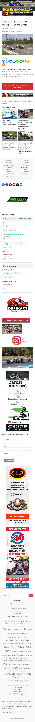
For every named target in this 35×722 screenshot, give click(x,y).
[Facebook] (3, 61)
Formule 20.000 (16, 651)
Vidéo (16, 681)
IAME (14, 655)
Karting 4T (9, 658)
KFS (22, 658)
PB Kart (30, 660)
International (22, 655)
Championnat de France (17, 629)
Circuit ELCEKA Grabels (24, 640)
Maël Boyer (17, 660)
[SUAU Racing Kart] (17, 200)
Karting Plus (16, 658)
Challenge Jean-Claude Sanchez (17, 626)
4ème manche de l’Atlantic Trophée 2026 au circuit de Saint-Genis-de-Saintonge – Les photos (25, 125)
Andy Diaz (8, 621)
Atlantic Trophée (10, 624)
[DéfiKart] (17, 304)
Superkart (12, 671)
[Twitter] (7, 61)
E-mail (6, 453)
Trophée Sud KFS (20, 671)
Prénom (7, 440)
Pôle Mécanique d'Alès (18, 664)
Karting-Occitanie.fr (8, 712)
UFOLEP (9, 680)
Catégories (26, 623)
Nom (6, 446)
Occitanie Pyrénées (14, 101)
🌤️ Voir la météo (12, 230)
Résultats (4, 103)
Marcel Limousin (8, 660)
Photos (7, 664)
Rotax (6, 668)
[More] (3, 64)
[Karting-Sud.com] (17, 3)
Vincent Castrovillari (24, 680)
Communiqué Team (24, 643)
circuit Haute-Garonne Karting (22, 74)
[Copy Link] (28, 61)
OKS (25, 661)
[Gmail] (24, 61)
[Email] (21, 61)
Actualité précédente (10, 169)
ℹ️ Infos (5, 230)
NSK (22, 660)
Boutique (18, 613)
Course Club (28, 101)
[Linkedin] (10, 61)
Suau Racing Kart (24, 668)
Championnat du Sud (17, 637)
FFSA (6, 651)
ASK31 (13, 621)
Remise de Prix (27, 664)
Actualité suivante (25, 168)
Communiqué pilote (8, 643)
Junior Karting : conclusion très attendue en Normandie (9, 122)
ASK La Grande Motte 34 (23, 621)
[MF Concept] (17, 557)
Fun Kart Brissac (27, 651)
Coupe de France (10, 647)
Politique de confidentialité (18, 608)
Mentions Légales (18, 611)
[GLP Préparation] (17, 495)
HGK (9, 655)
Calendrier (19, 624)
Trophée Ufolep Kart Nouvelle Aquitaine (17, 675)
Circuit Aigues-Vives (11, 640)
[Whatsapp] (17, 61)
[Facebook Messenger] (14, 61)
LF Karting (26, 658)
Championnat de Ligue (17, 633)
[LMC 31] (17, 401)
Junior (30, 655)
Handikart (4, 655)
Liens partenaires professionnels (18, 616)
